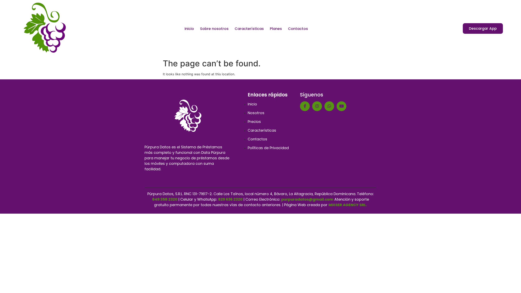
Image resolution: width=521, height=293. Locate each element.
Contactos (298, 28)
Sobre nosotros (214, 28)
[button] (483, 28)
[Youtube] (341, 106)
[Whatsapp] (329, 106)
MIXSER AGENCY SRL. (347, 204)
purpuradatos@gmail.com (307, 199)
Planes (276, 28)
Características (249, 28)
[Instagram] (317, 106)
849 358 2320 (164, 199)
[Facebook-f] (305, 106)
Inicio (189, 28)
